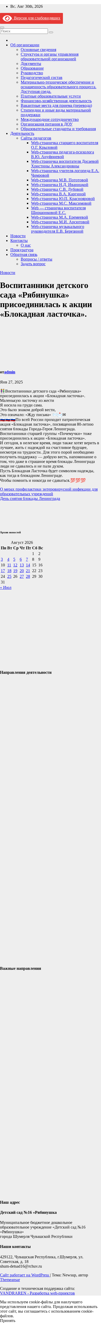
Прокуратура (21, 250)
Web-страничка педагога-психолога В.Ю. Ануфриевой (62, 154)
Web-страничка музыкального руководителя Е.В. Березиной (57, 228)
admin (9, 372)
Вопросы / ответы (36, 259)
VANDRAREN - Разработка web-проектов (37, 1293)
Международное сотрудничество (50, 119)
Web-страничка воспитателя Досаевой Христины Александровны (65, 163)
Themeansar (10, 1279)
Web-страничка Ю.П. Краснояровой (63, 198)
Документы (31, 63)
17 (3, 570)
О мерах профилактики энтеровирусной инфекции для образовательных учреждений (49, 491)
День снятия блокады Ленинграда (30, 498)
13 (22, 565)
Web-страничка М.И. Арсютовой (60, 222)
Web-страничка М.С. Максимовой (61, 203)
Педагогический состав (41, 77)
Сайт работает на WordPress (25, 1275)
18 (9, 570)
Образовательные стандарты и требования (58, 129)
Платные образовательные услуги (51, 96)
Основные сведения (38, 49)
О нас (26, 245)
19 (15, 570)
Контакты (19, 240)
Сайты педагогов (36, 138)
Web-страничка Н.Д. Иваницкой (59, 184)
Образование (32, 68)
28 (28, 576)
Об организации (24, 45)
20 (22, 570)
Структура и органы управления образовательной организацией (49, 56)
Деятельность (22, 133)
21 (28, 570)
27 (22, 576)
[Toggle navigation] (2, 27)
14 (28, 565)
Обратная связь (23, 254)
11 (9, 565)
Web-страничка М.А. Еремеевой (59, 217)
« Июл (5, 587)
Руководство (32, 73)
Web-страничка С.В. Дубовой (57, 189)
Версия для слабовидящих (36, 18)
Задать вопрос (33, 264)
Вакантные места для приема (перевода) (56, 105)
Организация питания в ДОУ (47, 124)
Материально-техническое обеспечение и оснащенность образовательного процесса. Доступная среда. (58, 87)
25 (9, 576)
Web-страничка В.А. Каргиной (58, 194)
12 (15, 565)
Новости (18, 236)
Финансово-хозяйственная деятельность (56, 101)
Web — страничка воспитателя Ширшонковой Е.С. (58, 210)
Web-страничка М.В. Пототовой (59, 180)
